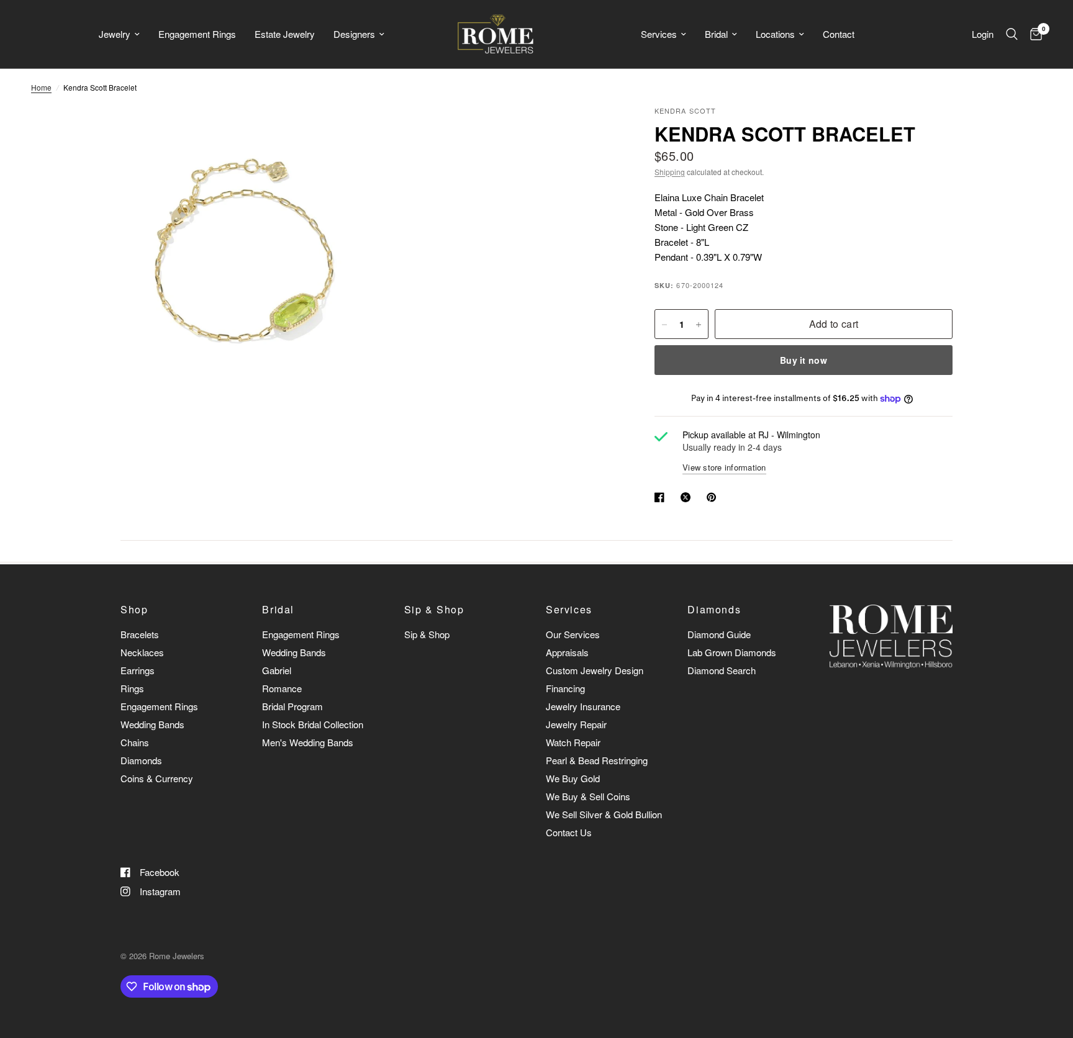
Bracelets (139, 634)
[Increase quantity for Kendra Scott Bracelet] (698, 324)
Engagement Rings (197, 33)
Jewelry (114, 33)
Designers (354, 33)
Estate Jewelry (285, 33)
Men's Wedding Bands (307, 742)
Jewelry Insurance (583, 706)
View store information (724, 467)
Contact (838, 33)
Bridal (716, 33)
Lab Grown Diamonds (731, 652)
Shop (134, 610)
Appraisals (567, 652)
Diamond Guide (719, 634)
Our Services (573, 634)
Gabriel (276, 670)
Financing (565, 688)
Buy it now (803, 360)
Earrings (137, 670)
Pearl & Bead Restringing (597, 760)
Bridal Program (292, 706)
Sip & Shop (434, 610)
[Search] (1012, 34)
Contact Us (569, 832)
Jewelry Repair (576, 724)
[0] (1033, 34)
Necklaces (142, 652)
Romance (282, 688)
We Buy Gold (573, 778)
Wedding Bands (152, 724)
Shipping (669, 171)
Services (659, 33)
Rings (132, 688)
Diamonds (141, 760)
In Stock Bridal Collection (312, 724)
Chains (134, 742)
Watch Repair (573, 742)
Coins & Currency (156, 778)
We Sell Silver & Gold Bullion (604, 814)
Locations (775, 33)
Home (41, 87)
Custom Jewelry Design (594, 670)
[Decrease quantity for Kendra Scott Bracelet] (664, 324)
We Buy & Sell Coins (588, 796)
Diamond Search (721, 670)
